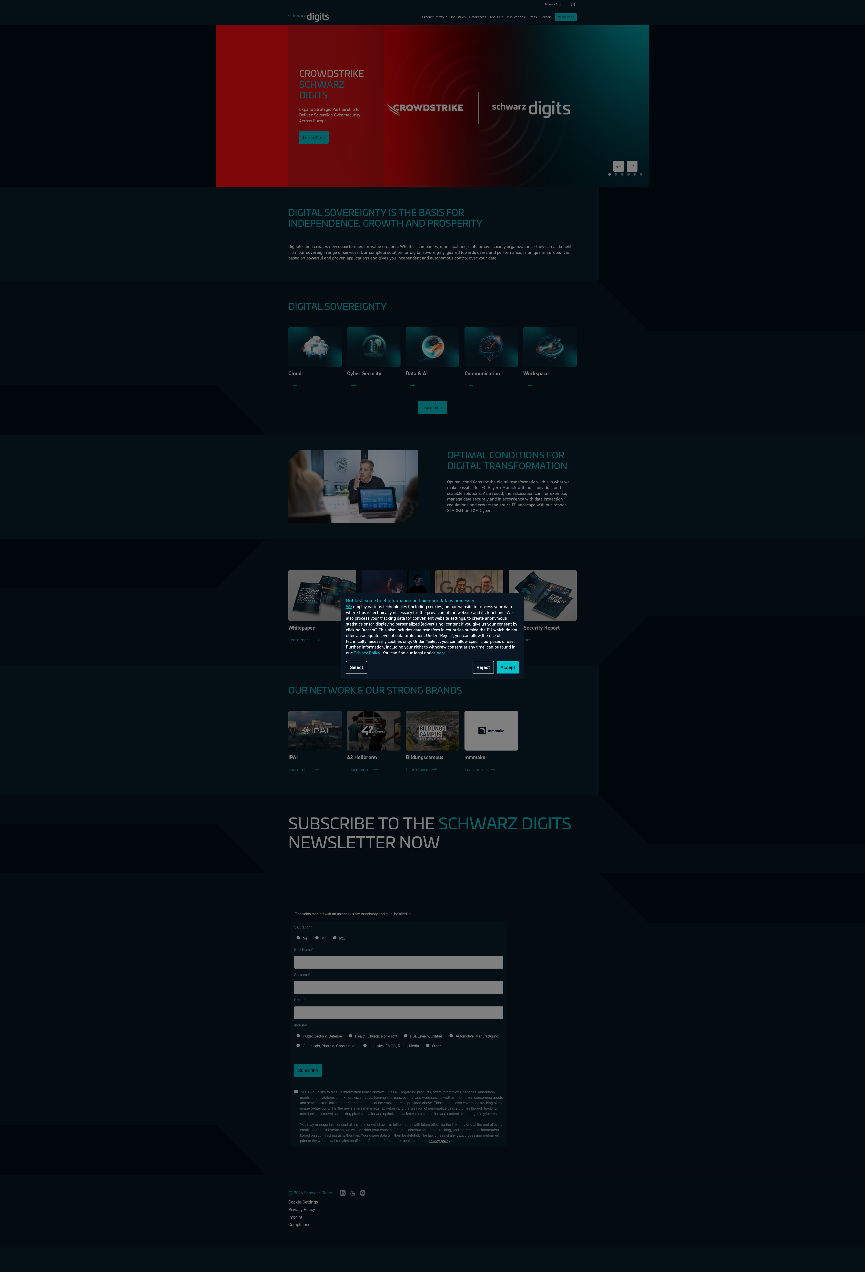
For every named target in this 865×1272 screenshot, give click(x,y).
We (349, 607)
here (441, 653)
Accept (507, 667)
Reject (483, 667)
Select (356, 667)
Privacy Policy (367, 653)
